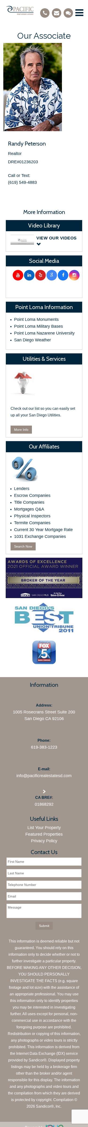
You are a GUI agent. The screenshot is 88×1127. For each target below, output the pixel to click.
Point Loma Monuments (36, 319)
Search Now (23, 546)
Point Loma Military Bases (38, 326)
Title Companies (29, 502)
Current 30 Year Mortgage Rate (43, 529)
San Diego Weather (32, 340)
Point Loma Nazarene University (44, 333)
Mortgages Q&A (29, 509)
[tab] (44, 241)
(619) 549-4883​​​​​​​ (22, 182)
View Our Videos (56, 238)
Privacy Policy (44, 840)
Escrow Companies (32, 495)
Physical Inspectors (32, 516)
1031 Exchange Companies (40, 536)
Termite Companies (32, 522)
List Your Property (44, 827)
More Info (21, 430)
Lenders (21, 488)
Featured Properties (44, 834)
